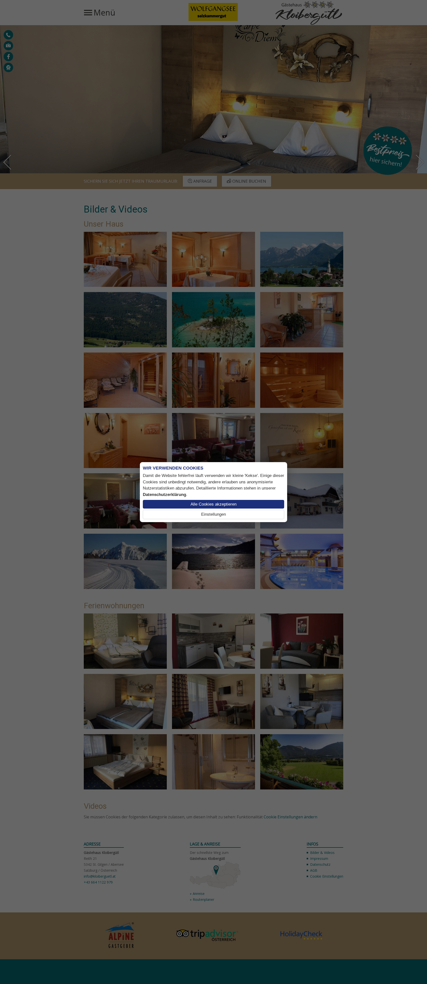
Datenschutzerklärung (164, 494)
